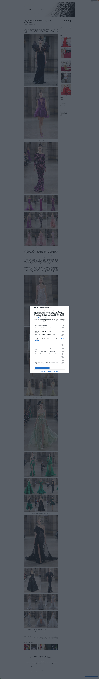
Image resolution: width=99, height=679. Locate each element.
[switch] (62, 327)
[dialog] (49, 339)
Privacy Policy (55, 371)
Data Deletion (43, 371)
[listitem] (49, 325)
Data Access (49, 371)
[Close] (67, 308)
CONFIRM (42, 367)
